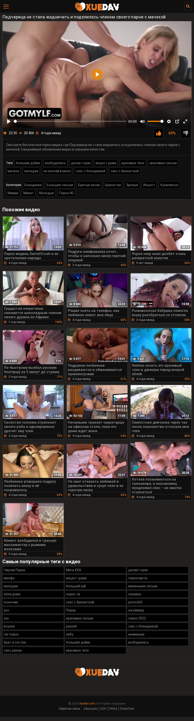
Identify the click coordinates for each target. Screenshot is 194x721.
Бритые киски (89, 185)
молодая (31, 171)
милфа (9, 578)
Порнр (71, 610)
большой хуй (76, 586)
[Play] (9, 121)
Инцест (149, 185)
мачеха (13, 171)
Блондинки (33, 185)
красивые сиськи (163, 163)
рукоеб (71, 626)
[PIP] (177, 121)
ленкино (134, 594)
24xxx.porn (90, 708)
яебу (69, 634)
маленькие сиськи (142, 586)
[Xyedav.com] (97, 11)
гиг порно (11, 634)
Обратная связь (69, 708)
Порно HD (66, 193)
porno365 (135, 602)
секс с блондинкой (90, 171)
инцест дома (106, 163)
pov (6, 610)
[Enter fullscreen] (185, 121)
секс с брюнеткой (124, 171)
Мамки (13, 193)
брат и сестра (15, 642)
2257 (103, 708)
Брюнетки (113, 185)
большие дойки (28, 163)
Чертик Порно (14, 570)
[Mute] (142, 121)
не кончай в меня (57, 171)
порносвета (137, 578)
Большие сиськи (60, 185)
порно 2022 (137, 618)
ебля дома (12, 594)
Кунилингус (169, 185)
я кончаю (11, 602)
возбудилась (55, 163)
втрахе (9, 626)
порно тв (73, 594)
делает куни (80, 163)
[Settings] (169, 121)
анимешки (136, 634)
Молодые (46, 193)
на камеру (136, 610)
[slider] (70, 121)
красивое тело (132, 163)
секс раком (13, 650)
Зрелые (132, 185)
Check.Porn (127, 708)
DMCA (113, 708)
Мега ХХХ (73, 570)
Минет (28, 193)
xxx (6, 618)
